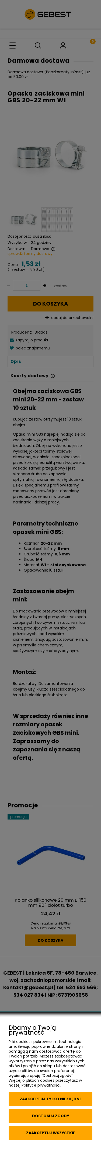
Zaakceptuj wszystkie (50, 1133)
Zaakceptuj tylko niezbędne (51, 1099)
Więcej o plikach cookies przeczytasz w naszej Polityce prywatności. (45, 1083)
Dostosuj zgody (50, 1116)
